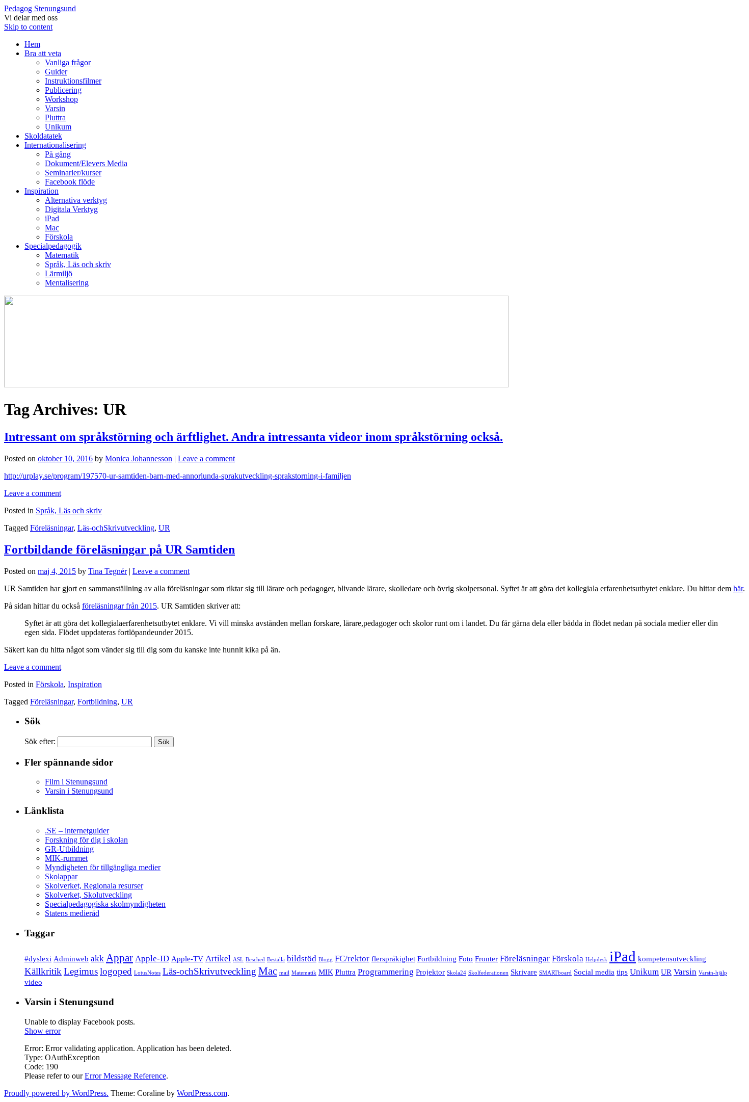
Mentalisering (67, 282)
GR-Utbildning (69, 849)
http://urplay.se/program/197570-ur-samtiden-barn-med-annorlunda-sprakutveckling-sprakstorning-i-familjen (177, 475)
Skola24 (456, 973)
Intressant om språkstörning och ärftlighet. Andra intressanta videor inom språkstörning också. (253, 436)
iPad (52, 218)
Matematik (62, 255)
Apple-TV (187, 959)
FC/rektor (352, 958)
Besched (255, 959)
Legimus (81, 971)
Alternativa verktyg (76, 200)
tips (622, 972)
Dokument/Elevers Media (86, 163)
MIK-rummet (66, 858)
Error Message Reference (125, 1075)
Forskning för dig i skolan (86, 839)
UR (164, 527)
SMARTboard (555, 973)
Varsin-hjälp (713, 973)
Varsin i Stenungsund (79, 790)
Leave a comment (206, 458)
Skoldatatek (43, 136)
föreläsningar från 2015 (119, 605)
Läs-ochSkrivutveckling (115, 527)
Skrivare (524, 972)
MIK (325, 972)
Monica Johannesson (138, 458)
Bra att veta (42, 53)
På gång (58, 154)
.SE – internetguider (77, 830)
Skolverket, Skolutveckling (88, 894)
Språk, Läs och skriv (78, 264)
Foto (466, 959)
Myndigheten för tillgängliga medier (102, 867)
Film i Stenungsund (76, 781)
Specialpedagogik (53, 246)
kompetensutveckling (672, 959)
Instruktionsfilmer (73, 80)
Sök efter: (40, 741)
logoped (116, 971)
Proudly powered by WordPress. (56, 1093)
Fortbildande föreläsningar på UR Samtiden (119, 549)
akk (97, 958)
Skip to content (28, 26)
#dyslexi (37, 959)
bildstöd (301, 958)
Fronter (486, 959)
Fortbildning (97, 701)
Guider (56, 71)
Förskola (59, 236)
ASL (238, 959)
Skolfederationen (488, 973)
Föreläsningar (51, 527)
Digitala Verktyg (71, 209)
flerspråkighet (393, 959)
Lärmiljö (58, 273)
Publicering (63, 90)
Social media (594, 972)
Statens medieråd (72, 913)
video (33, 982)
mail (284, 973)
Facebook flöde (70, 181)
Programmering (386, 972)
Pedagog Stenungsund (40, 8)
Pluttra (55, 117)
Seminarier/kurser (73, 172)
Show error (42, 1031)
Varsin (55, 108)
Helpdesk (596, 959)
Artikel (218, 958)
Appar (119, 958)
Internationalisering (55, 145)
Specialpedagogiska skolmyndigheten (105, 904)
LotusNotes (147, 973)
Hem (32, 44)
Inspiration (41, 191)
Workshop (61, 99)
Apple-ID (152, 958)
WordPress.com (202, 1093)
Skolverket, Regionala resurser (94, 885)
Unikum (58, 126)
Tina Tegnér (107, 571)
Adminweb (71, 959)
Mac (52, 227)
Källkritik (43, 971)
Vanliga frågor (68, 62)
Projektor (430, 972)
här (738, 588)
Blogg (325, 959)
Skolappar (61, 876)
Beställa (276, 959)
